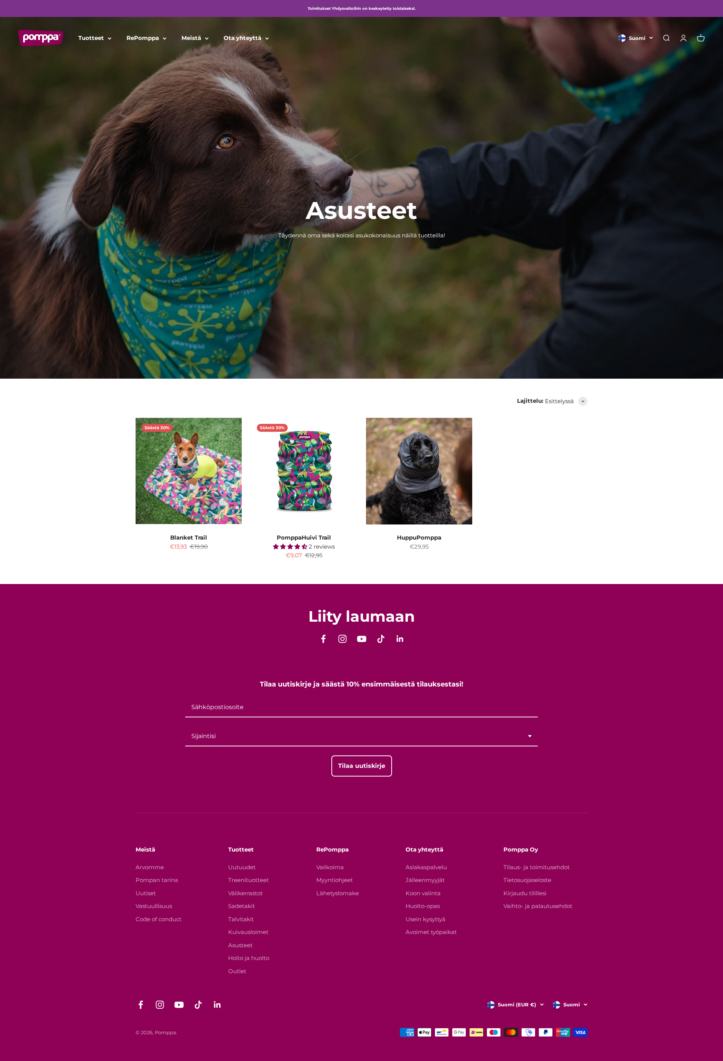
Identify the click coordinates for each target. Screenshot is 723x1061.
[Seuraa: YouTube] (362, 639)
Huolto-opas (423, 906)
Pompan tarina (157, 880)
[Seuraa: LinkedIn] (400, 639)
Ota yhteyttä (242, 37)
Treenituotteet (248, 880)
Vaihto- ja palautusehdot (537, 906)
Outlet (237, 971)
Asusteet (240, 945)
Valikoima (330, 867)
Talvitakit (241, 919)
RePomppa (143, 37)
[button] (291, 546)
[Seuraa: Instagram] (342, 639)
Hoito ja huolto (248, 958)
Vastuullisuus (154, 906)
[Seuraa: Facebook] (323, 639)
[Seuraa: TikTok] (381, 639)
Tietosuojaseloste (527, 880)
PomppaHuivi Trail (304, 537)
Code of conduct (159, 919)
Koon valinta (423, 893)
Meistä (191, 37)
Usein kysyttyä (425, 919)
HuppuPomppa (419, 537)
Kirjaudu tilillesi (524, 893)
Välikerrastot (245, 893)
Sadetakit (241, 906)
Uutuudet (242, 867)
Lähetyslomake (337, 893)
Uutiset (146, 893)
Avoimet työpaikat (431, 932)
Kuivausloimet (248, 932)
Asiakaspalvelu (426, 867)
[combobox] (361, 736)
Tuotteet (91, 37)
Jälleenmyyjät (425, 880)
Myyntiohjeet (334, 880)
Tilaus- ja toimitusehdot (536, 867)
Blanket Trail (188, 537)
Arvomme (150, 867)
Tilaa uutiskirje (361, 765)
